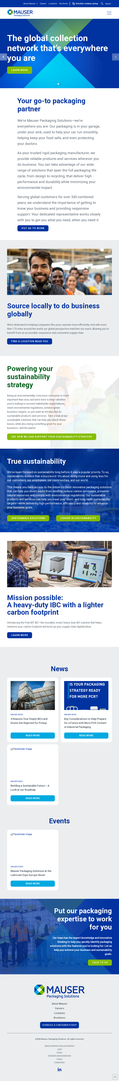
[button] (106, 3)
